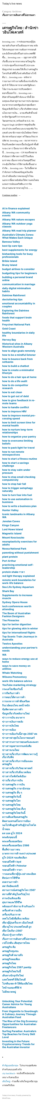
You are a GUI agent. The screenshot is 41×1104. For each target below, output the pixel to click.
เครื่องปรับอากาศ (11, 914)
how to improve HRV (14, 411)
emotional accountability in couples (18, 305)
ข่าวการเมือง (9, 729)
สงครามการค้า (10, 881)
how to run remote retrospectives (13, 453)
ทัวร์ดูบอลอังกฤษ (10, 1065)
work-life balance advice (17, 680)
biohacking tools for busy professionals (17, 255)
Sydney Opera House (15, 602)
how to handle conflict (15, 407)
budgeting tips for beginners (19, 273)
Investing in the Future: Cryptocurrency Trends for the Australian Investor (18, 1044)
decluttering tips (12, 299)
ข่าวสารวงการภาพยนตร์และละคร (20, 741)
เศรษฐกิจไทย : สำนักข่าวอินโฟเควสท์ (20, 29)
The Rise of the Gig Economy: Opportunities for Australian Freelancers (20, 1024)
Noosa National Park (14, 548)
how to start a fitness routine (19, 458)
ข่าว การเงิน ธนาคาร (13, 717)
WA (4, 654)
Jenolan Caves (11, 521)
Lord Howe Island (12, 529)
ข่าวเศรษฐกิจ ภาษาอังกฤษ (16, 788)
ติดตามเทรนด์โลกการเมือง (16, 821)
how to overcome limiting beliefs (17, 442)
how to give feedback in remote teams (18, 402)
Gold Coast (9, 328)
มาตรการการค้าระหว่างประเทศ (19, 853)
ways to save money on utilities (16, 667)
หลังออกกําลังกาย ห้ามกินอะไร (18, 906)
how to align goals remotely (18, 350)
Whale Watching (12, 672)
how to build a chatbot (15, 365)
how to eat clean (12, 392)
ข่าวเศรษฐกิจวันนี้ (11, 796)
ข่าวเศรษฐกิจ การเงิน (13, 784)
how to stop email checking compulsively (18, 478)
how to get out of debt (15, 396)
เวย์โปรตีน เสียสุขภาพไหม (16, 942)
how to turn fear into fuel (17, 495)
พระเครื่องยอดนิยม (12, 841)
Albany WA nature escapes (18, 219)
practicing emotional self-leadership (18, 566)
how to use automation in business (17, 501)
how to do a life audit (14, 381)
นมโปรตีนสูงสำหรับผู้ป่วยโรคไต (19, 825)
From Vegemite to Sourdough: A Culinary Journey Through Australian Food (20, 1014)
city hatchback (8, 1073)
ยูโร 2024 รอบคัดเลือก (14, 857)
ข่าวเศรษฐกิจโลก (11, 800)
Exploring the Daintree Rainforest (15, 312)
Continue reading (11, 195)
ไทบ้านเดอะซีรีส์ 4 (12, 987)
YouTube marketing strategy (19, 684)
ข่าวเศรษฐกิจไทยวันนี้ (13, 812)
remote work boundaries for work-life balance (19, 582)
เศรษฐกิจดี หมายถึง (12, 955)
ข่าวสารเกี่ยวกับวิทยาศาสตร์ (17, 768)
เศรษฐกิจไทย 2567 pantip (16, 967)
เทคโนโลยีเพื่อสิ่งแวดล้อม (15, 918)
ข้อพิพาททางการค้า (12, 709)
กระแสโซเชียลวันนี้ (12, 689)
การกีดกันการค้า (11, 693)
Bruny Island (9, 264)
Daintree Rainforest (13, 295)
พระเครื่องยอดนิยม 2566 (15, 845)
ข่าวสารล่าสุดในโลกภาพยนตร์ (18, 737)
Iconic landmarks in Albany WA (18, 516)
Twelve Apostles (12, 643)
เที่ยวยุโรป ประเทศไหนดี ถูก (17, 926)
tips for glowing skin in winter (20, 628)
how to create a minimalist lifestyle (18, 372)
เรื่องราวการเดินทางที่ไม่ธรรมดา (19, 938)
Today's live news (12, 3)
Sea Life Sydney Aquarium (18, 587)
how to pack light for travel (18, 447)
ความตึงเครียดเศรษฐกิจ (15, 816)
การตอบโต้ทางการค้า (13, 697)
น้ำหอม (6, 829)
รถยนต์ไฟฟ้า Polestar (14, 865)
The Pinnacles (10, 620)
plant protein (10, 556)
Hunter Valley (10, 510)
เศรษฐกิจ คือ (9, 946)
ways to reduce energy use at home (20, 660)
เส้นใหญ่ (6, 1081)
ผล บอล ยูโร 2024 (12, 833)
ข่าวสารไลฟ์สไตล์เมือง (14, 776)
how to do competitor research (15, 387)
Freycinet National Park (16, 324)
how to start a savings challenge (15, 464)
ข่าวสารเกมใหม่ (10, 750)
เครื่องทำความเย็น (12, 910)
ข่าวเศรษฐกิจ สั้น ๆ (12, 792)
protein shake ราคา (13, 571)
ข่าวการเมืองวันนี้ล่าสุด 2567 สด (19, 733)
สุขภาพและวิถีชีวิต (12, 902)
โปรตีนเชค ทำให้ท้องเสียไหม (17, 983)
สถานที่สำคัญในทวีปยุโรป (16, 894)
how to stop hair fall (14, 483)
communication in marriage (18, 284)
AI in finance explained (16, 208)
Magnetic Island (11, 533)
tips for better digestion (16, 624)
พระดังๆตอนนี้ (9, 837)
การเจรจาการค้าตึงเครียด (16, 701)
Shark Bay (8, 591)
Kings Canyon (10, 525)
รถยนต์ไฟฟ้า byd (11, 861)
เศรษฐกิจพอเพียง (11, 959)
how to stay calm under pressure (16, 471)
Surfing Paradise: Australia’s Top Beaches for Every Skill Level (19, 1034)
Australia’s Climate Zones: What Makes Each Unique (18, 236)
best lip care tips (12, 245)
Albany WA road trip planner (19, 230)
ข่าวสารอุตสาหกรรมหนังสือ (17, 746)
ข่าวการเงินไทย (10, 725)
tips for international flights (18, 632)
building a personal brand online (17, 279)
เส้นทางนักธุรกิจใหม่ (13, 975)
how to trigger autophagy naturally (17, 490)
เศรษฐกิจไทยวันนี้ (11, 971)
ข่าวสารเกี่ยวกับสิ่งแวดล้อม (16, 772)
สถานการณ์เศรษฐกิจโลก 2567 (19, 890)
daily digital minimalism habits (16, 290)
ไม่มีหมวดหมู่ (9, 991)
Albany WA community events (16, 214)
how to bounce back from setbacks (17, 360)
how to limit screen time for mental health (18, 424)
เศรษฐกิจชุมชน (10, 951)
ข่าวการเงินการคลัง (12, 721)
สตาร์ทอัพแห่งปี (10, 886)
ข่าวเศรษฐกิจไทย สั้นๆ (14, 808)
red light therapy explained (18, 575)
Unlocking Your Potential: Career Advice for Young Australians (17, 1004)
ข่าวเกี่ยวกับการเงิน (12, 780)
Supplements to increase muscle (17, 597)
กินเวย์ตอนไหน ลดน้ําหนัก (16, 705)
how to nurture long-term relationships (17, 431)
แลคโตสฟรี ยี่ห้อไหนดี (14, 979)
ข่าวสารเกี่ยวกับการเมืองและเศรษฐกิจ (17, 763)
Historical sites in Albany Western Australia (17, 345)
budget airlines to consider (18, 269)
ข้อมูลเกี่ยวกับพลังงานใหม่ (16, 713)
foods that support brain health (17, 319)
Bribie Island (9, 260)
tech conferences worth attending (16, 608)
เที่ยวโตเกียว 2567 (12, 930)
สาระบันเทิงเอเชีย (11, 898)
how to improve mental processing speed (19, 417)
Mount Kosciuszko (13, 537)
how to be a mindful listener (19, 354)
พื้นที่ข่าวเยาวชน (11, 849)
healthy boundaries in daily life (18, 334)
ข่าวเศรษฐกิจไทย (11, 804)
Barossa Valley (11, 241)
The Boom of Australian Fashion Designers (16, 615)
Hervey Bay (9, 339)
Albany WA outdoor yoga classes (17, 225)
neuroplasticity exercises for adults (19, 543)
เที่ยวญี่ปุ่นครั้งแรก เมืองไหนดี (17, 922)
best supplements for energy (19, 249)
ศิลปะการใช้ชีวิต (11, 877)
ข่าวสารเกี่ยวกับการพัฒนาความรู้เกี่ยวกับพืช (20, 756)
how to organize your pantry (19, 436)
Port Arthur (9, 560)
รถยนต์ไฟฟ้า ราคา (12, 869)
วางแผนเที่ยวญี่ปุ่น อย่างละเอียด (19, 873)
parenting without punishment (20, 552)
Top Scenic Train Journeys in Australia (19, 638)
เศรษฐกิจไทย (9, 963)
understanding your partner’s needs (19, 649)
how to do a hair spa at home (19, 377)
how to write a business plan (19, 506)
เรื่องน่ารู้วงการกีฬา (12, 934)
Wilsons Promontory (14, 676)
